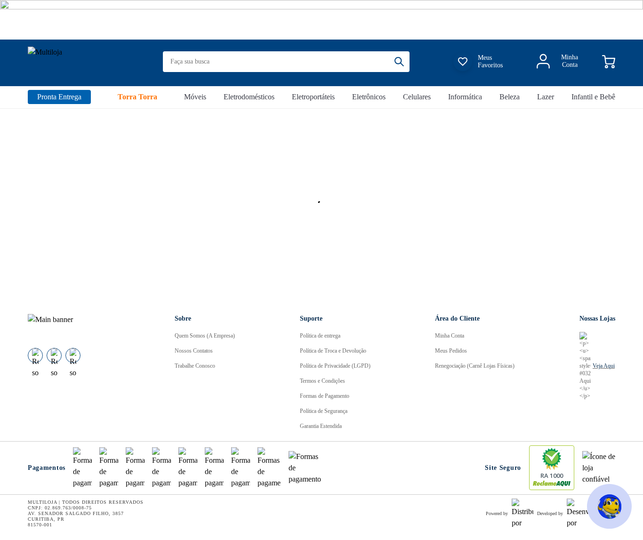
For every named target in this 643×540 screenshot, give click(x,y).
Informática (465, 97)
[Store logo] (81, 62)
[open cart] (608, 61)
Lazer (545, 97)
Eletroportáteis (313, 97)
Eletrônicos (369, 97)
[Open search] (402, 61)
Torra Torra (137, 97)
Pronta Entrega (59, 97)
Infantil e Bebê (593, 97)
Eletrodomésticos (249, 97)
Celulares (417, 97)
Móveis (195, 97)
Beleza (509, 97)
